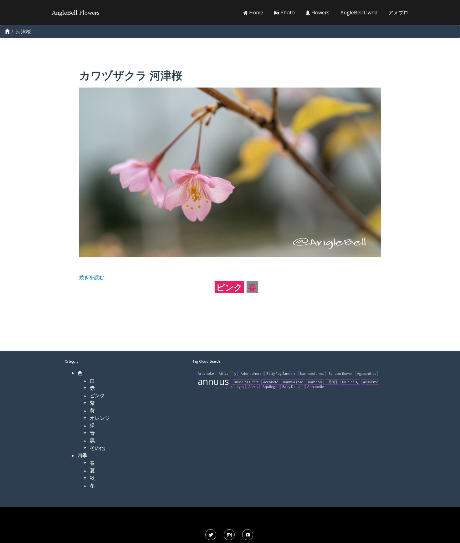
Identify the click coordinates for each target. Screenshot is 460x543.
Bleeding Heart (246, 382)
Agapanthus (366, 373)
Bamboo (315, 382)
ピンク (229, 287)
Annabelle (315, 387)
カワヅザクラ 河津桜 (130, 75)
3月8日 (332, 382)
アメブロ (398, 12)
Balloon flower (340, 373)
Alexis (253, 387)
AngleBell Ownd (358, 12)
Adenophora (251, 373)
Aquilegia (270, 387)
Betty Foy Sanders (280, 373)
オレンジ (100, 418)
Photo (287, 12)
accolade (270, 382)
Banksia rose (293, 382)
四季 (82, 455)
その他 (97, 448)
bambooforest (312, 373)
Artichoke (206, 373)
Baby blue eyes (231, 387)
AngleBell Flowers (76, 12)
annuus (213, 381)
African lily (227, 373)
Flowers (320, 12)
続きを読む (91, 277)
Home (255, 12)
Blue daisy (350, 382)
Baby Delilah (292, 387)
